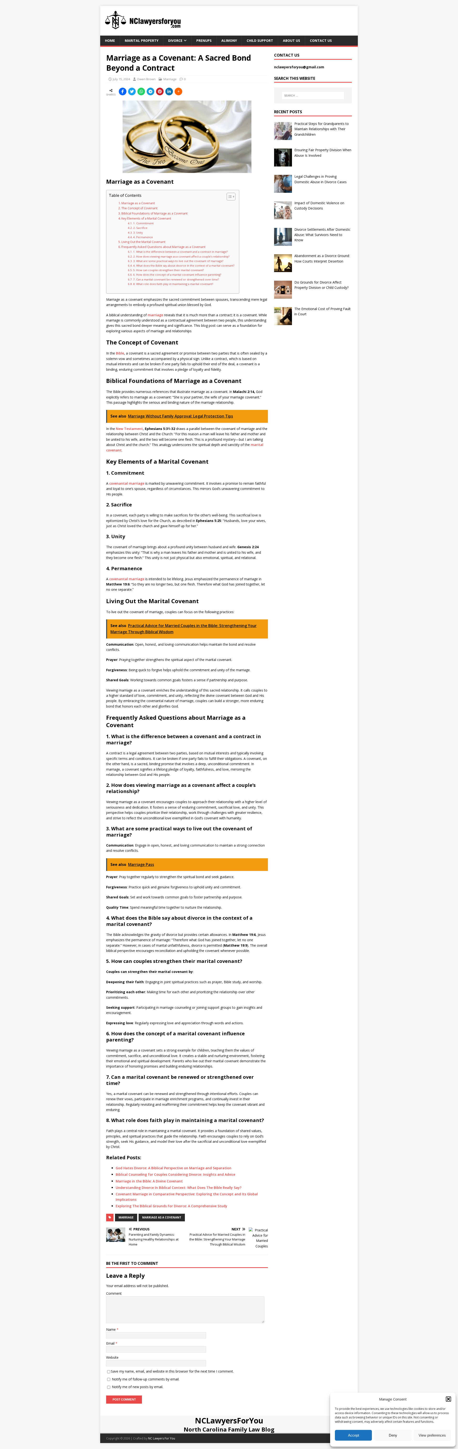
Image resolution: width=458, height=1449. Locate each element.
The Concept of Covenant (139, 208)
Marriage (170, 79)
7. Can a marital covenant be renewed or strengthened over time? (176, 279)
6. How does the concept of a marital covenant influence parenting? (177, 274)
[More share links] (178, 91)
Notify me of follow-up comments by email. (145, 1379)
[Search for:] (313, 95)
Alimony (229, 40)
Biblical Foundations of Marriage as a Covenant (154, 213)
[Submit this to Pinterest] (160, 91)
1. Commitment (143, 223)
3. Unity (138, 232)
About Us (291, 40)
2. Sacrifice (140, 228)
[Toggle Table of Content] (228, 197)
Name (111, 1329)
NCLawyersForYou (229, 1420)
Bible (120, 353)
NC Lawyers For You (161, 1438)
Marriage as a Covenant (138, 203)
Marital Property (141, 40)
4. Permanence (143, 237)
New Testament (129, 428)
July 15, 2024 (121, 79)
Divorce (175, 40)
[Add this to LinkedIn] (169, 91)
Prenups (204, 40)
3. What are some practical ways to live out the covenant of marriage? (178, 261)
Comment (114, 1293)
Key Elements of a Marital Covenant (146, 218)
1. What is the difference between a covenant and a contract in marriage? (180, 251)
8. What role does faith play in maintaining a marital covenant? (173, 284)
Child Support (260, 40)
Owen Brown (146, 79)
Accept (353, 1435)
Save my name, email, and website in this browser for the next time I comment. (172, 1371)
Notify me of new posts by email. (137, 1387)
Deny (393, 1435)
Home (110, 40)
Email (110, 1343)
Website (112, 1357)
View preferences (432, 1435)
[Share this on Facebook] (122, 91)
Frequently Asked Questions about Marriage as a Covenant (163, 247)
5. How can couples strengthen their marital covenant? (168, 270)
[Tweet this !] (132, 91)
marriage (155, 315)
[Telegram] (150, 91)
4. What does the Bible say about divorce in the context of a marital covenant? (183, 265)
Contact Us (321, 40)
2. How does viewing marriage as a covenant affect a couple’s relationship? (181, 256)
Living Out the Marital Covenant (143, 242)
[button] (448, 1399)
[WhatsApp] (141, 91)
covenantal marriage (126, 483)
